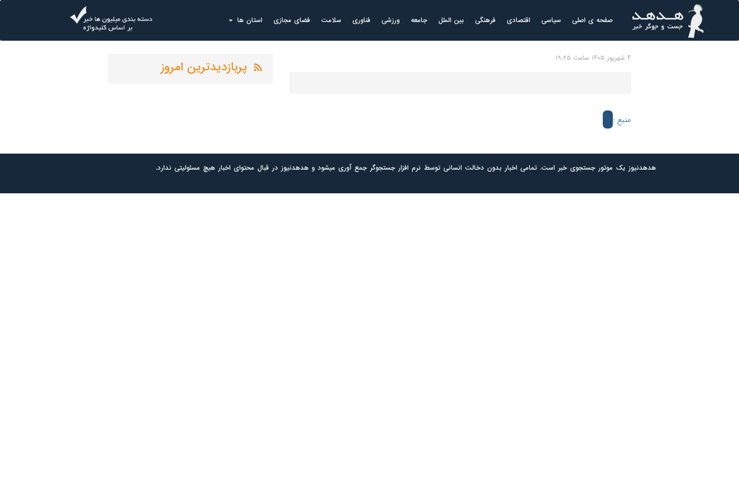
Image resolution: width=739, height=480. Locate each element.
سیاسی (551, 20)
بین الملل (451, 20)
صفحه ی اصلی (592, 20)
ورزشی (391, 20)
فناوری (361, 20)
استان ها (248, 20)
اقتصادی (518, 20)
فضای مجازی (291, 20)
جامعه (419, 20)
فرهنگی (485, 20)
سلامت (331, 20)
